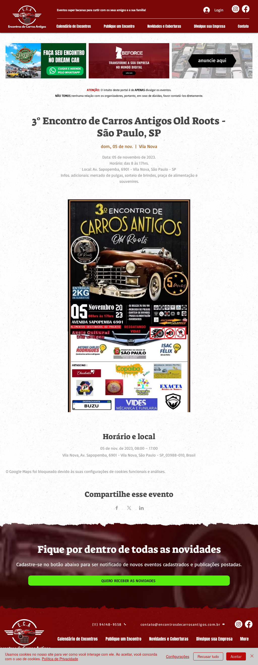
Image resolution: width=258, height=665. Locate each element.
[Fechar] (252, 656)
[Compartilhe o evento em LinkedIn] (141, 508)
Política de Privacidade (60, 658)
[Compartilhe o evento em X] (129, 508)
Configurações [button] (177, 656)
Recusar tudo (208, 656)
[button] (129, 581)
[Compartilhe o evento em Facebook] (116, 508)
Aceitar (236, 656)
